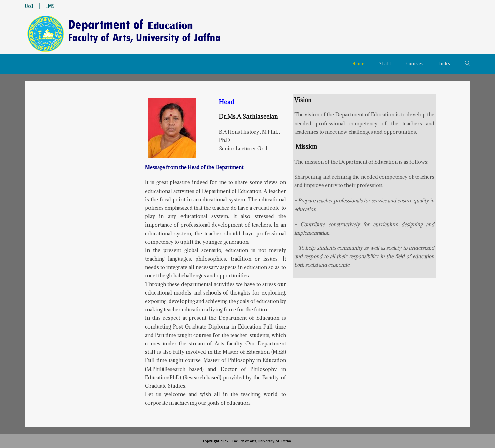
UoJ (29, 6)
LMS (50, 6)
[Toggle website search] (468, 64)
